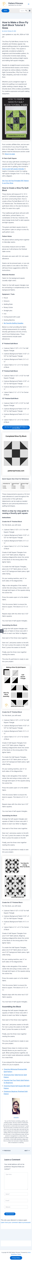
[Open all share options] (1, 631)
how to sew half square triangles (13, 169)
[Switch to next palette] (29, 10)
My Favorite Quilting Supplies (13, 323)
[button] (5, 10)
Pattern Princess (15, 3)
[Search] (26, 10)
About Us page (10, 154)
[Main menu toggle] (28, 4)
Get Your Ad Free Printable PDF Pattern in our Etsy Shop (16, 427)
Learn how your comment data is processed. (16, 1222)
